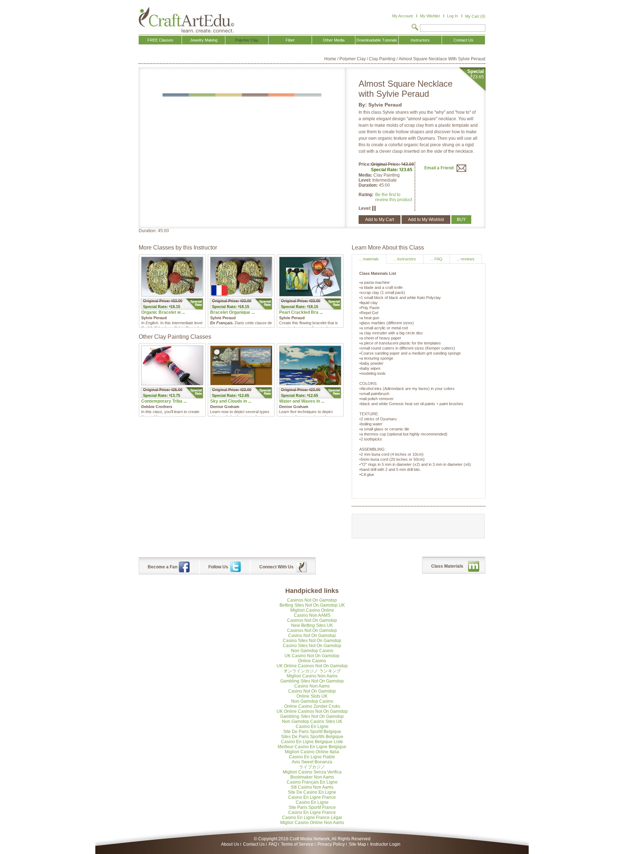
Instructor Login (385, 844)
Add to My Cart (379, 219)
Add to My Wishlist (426, 219)
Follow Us (218, 566)
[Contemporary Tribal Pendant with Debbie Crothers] (172, 365)
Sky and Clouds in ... (230, 401)
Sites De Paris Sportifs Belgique (312, 736)
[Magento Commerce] (186, 19)
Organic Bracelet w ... (163, 312)
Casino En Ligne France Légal (312, 817)
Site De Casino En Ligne (312, 792)
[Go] (415, 28)
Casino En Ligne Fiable (312, 756)
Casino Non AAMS (312, 615)
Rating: (366, 194)
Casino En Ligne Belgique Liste (312, 741)
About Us (230, 844)
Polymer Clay (352, 58)
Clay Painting (382, 58)
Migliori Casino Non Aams (312, 676)
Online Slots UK (312, 696)
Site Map (357, 844)
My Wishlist (430, 16)
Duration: (369, 185)
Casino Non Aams (312, 686)
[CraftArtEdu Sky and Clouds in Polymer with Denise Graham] (241, 365)
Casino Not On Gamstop (312, 635)
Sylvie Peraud (385, 105)
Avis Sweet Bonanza (312, 761)
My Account (402, 16)
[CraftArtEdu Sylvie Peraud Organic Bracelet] (172, 276)
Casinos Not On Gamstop (312, 600)
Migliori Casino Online (312, 610)
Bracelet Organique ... (232, 312)
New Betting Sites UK (312, 625)
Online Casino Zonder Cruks (312, 706)
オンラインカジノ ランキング (312, 670)
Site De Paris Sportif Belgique (312, 731)
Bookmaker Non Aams (312, 777)
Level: (365, 180)
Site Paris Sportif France (312, 807)
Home (330, 58)
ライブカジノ (312, 767)
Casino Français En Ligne (312, 782)
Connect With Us (276, 566)
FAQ (273, 844)
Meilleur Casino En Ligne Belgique (312, 746)
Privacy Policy (331, 844)
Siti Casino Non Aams (312, 787)
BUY (461, 219)
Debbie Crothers (156, 406)
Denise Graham (224, 406)
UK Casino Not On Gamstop (312, 655)
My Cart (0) (475, 16)
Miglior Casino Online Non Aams (312, 822)
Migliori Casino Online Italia (312, 751)
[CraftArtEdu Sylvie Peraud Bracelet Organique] (241, 276)
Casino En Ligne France (312, 797)
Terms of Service (297, 844)
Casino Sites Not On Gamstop (312, 640)
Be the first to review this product (393, 197)
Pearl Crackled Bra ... (301, 312)
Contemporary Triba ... (164, 401)
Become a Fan (162, 566)
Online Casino (312, 660)
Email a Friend (439, 167)
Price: (365, 164)
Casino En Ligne (312, 726)
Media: (366, 175)
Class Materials (447, 566)
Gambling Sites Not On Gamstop (312, 681)
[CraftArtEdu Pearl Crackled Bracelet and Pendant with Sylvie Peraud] (310, 276)
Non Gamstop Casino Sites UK (312, 721)
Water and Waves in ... (301, 401)
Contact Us (254, 844)
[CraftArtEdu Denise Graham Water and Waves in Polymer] (310, 365)
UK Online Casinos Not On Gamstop (312, 665)
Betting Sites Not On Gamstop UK (312, 605)
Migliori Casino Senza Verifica (312, 772)
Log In (452, 16)
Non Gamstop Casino (312, 650)
